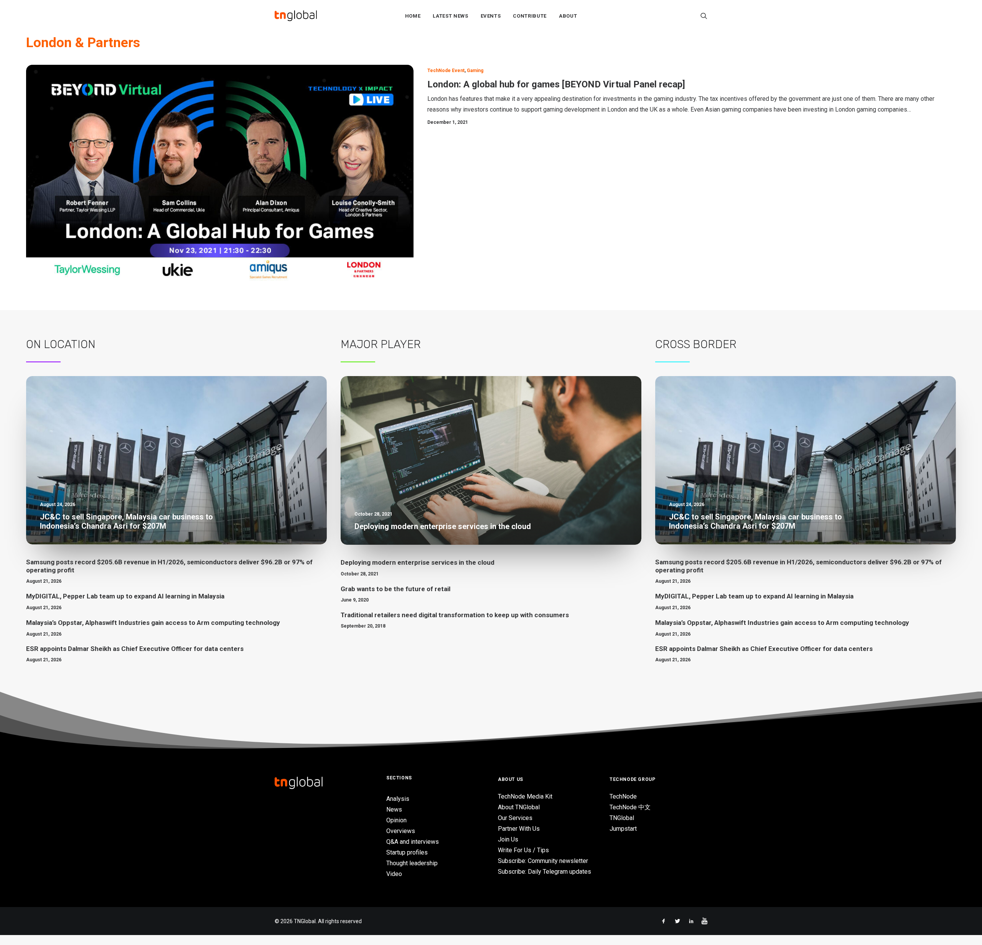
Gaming (475, 70)
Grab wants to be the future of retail (395, 589)
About (568, 16)
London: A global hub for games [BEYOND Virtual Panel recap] (556, 84)
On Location (61, 344)
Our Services (515, 818)
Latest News (450, 16)
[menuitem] (413, 15)
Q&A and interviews (412, 841)
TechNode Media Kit (525, 796)
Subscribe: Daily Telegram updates (544, 871)
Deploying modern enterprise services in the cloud (417, 562)
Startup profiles (407, 852)
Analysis (397, 798)
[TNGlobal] (296, 15)
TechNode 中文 (630, 807)
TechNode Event (446, 70)
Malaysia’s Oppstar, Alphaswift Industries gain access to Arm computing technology (153, 622)
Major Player (381, 344)
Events (491, 16)
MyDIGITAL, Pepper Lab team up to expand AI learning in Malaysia (125, 596)
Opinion (396, 820)
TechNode (623, 796)
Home (413, 16)
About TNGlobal (519, 807)
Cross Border (695, 344)
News (394, 809)
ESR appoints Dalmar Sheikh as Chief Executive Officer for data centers (135, 648)
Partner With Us (519, 828)
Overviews (400, 831)
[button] (703, 15)
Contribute (530, 16)
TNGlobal (622, 818)
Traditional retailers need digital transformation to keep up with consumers (455, 615)
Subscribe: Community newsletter (543, 860)
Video (394, 874)
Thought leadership (412, 863)
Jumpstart (623, 828)
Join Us (508, 839)
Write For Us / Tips (523, 850)
